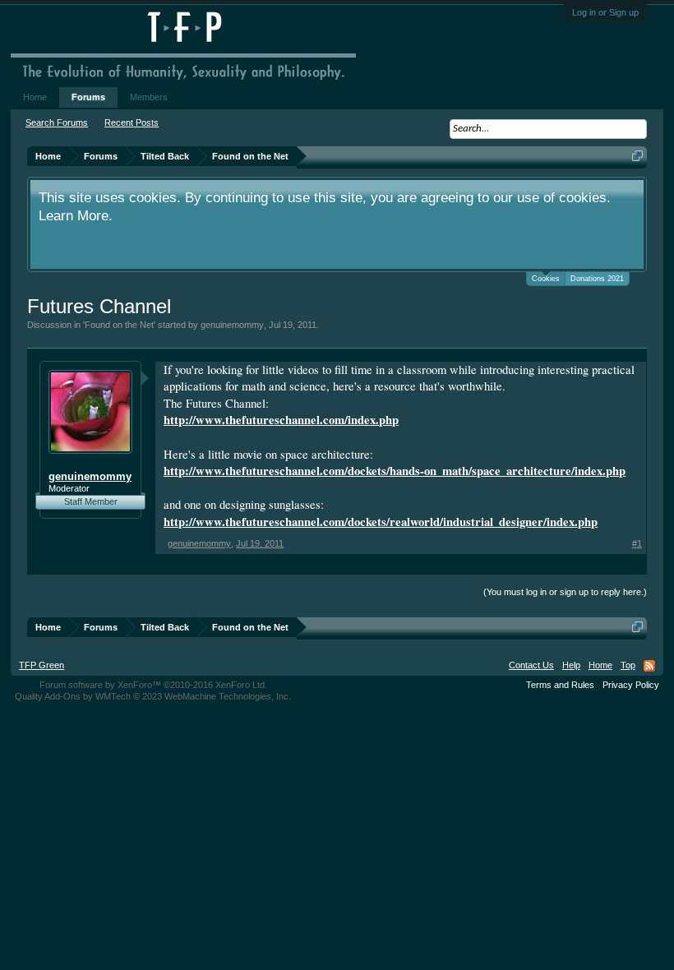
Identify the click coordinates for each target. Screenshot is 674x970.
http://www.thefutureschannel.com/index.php (281, 419)
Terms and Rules (560, 685)
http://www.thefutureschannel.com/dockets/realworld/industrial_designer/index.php (381, 521)
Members (149, 97)
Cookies (546, 279)
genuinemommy (232, 325)
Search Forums (56, 122)
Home (35, 97)
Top (628, 665)
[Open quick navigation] (637, 155)
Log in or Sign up (605, 12)
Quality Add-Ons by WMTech (153, 696)
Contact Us (531, 665)
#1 (637, 543)
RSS (649, 666)
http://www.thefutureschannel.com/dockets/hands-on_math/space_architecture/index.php (395, 470)
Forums (88, 97)
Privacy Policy (630, 685)
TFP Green (41, 665)
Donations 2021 (597, 279)
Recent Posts (131, 122)
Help (571, 665)
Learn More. (76, 215)
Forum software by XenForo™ (153, 685)
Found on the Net (119, 325)
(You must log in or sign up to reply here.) (565, 592)
